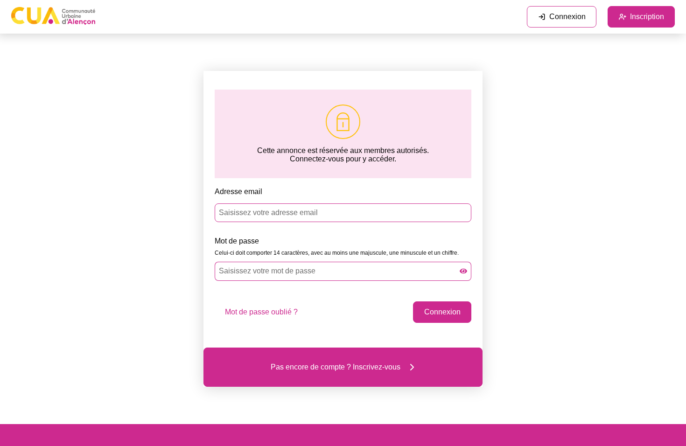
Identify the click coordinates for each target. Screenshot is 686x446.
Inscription (647, 17)
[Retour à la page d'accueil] (53, 16)
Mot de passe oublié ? (261, 312)
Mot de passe (237, 241)
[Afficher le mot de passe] (463, 271)
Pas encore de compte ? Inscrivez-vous (335, 367)
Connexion (567, 17)
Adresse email (238, 191)
